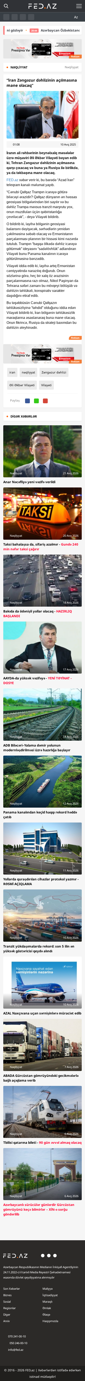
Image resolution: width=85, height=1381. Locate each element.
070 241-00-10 (17, 1336)
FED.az (12, 180)
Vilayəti (46, 385)
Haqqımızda (50, 1321)
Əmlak (46, 1308)
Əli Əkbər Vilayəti (22, 385)
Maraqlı (47, 1301)
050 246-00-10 (18, 1343)
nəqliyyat (28, 372)
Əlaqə (46, 1314)
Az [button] (76, 17)
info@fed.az (15, 1350)
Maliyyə (47, 1289)
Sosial (7, 1301)
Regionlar (9, 1308)
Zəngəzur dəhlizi (54, 372)
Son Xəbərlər (11, 1289)
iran (12, 372)
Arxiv (6, 1321)
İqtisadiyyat (50, 1295)
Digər (6, 1314)
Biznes (7, 1295)
